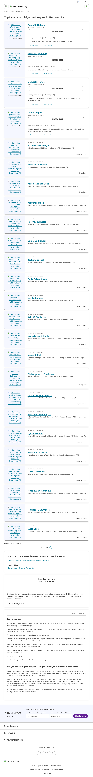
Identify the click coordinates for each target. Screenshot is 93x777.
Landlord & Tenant (42, 560)
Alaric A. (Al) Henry (37, 53)
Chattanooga (12, 568)
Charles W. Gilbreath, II (40, 395)
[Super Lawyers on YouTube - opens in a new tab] (49, 753)
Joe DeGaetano (35, 298)
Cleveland (21, 568)
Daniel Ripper (35, 112)
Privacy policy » (50, 769)
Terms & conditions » (37, 769)
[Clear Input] (47, 716)
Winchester (30, 568)
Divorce (18, 560)
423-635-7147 (57, 31)
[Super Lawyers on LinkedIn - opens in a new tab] (54, 753)
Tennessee (26, 11)
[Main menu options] (6, 6)
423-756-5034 (57, 60)
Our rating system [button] (15, 603)
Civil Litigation (18, 11)
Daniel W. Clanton (37, 240)
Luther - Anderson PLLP (36, 56)
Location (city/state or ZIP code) (60, 713)
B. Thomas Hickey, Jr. (39, 145)
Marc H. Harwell (36, 471)
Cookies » (59, 769)
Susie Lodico (34, 528)
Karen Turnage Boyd (38, 183)
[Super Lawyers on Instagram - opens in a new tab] (44, 753)
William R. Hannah (37, 452)
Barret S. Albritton (37, 164)
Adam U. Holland (36, 25)
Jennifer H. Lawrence (39, 509)
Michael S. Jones (36, 81)
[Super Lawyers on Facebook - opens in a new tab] (39, 753)
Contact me (34, 45)
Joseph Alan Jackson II (39, 490)
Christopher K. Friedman (41, 374)
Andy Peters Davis (37, 278)
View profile (48, 45)
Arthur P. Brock (36, 202)
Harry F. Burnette (37, 221)
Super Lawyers (11, 726)
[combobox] (37, 716)
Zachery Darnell (36, 259)
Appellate (11, 560)
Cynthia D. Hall (35, 433)
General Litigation (29, 560)
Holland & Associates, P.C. (36, 28)
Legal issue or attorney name (36, 713)
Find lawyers (80, 716)
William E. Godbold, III (39, 414)
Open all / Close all (77, 614)
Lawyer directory (8, 11)
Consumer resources (13, 739)
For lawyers (9, 733)
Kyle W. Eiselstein (37, 317)
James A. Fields (35, 355)
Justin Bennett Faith (38, 336)
